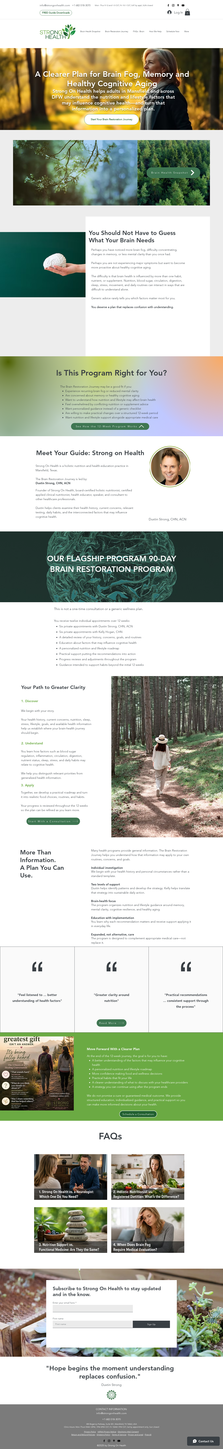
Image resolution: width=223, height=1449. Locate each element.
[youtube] (183, 5)
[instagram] (173, 5)
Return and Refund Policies (83, 1434)
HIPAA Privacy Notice (107, 1431)
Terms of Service (119, 1434)
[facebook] (168, 5)
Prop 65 (148, 1434)
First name (58, 1318)
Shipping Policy (103, 1434)
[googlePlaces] (178, 5)
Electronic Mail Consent (128, 1431)
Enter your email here (64, 1303)
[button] (187, 12)
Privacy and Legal (135, 1434)
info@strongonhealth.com (55, 5)
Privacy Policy (90, 1431)
